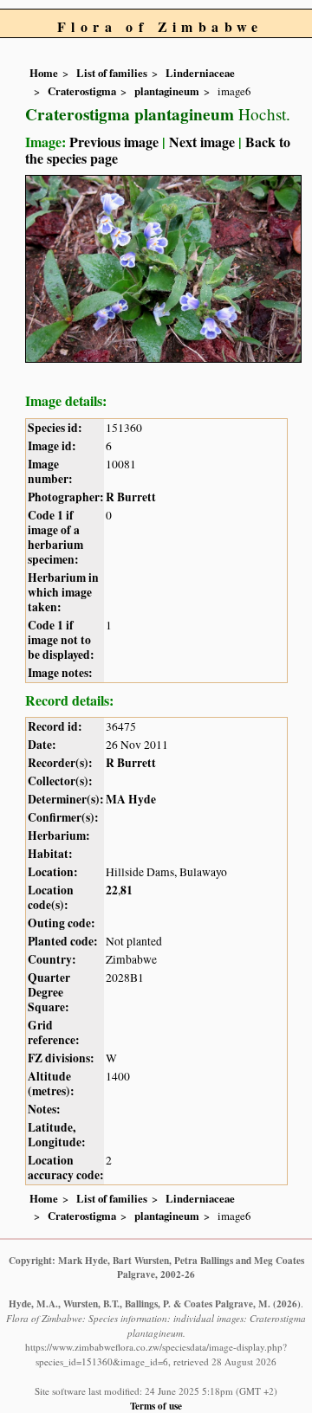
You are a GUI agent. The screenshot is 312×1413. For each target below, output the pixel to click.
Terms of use (156, 1405)
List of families (111, 73)
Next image (202, 142)
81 (126, 890)
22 (112, 890)
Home (43, 73)
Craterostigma (82, 91)
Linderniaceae (200, 73)
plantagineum (166, 91)
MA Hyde (131, 799)
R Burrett (131, 497)
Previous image (114, 142)
